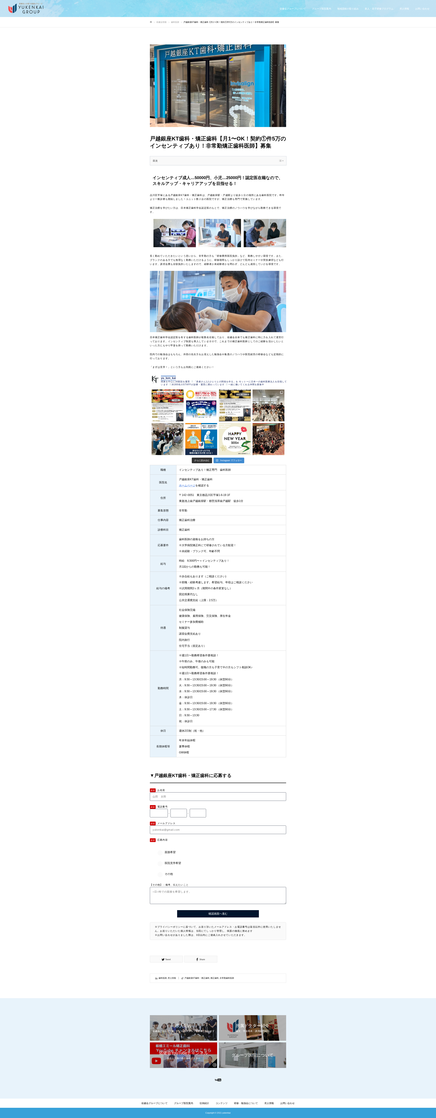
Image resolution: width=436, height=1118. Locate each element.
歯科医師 (163, 978)
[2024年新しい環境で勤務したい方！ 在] (201, 439)
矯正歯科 (215, 978)
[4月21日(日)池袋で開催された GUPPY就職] (168, 439)
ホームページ (187, 485)
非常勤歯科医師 (227, 978)
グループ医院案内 (321, 8)
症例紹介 (204, 1103)
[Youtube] (218, 1080)
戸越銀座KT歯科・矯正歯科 (196, 978)
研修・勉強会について (246, 1103)
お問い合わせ (422, 8)
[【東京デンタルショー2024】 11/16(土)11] (201, 406)
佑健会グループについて (293, 8)
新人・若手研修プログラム (379, 8)
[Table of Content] (281, 160)
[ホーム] (151, 22)
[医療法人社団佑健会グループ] (28, 8)
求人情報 (404, 8)
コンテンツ (222, 1103)
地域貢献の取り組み (348, 8)
